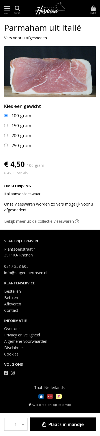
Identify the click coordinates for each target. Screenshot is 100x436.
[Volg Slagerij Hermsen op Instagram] (13, 373)
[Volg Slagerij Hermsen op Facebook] (6, 373)
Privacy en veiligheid (22, 335)
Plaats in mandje (65, 424)
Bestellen (12, 291)
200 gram (21, 136)
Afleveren (12, 304)
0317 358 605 (16, 266)
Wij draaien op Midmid (51, 405)
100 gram (21, 116)
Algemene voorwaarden (25, 341)
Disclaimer (13, 347)
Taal (38, 387)
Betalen (11, 297)
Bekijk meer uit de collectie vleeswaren (39, 221)
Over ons (12, 328)
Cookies (11, 354)
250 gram (21, 145)
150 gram (21, 126)
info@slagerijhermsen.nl (25, 272)
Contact (11, 310)
